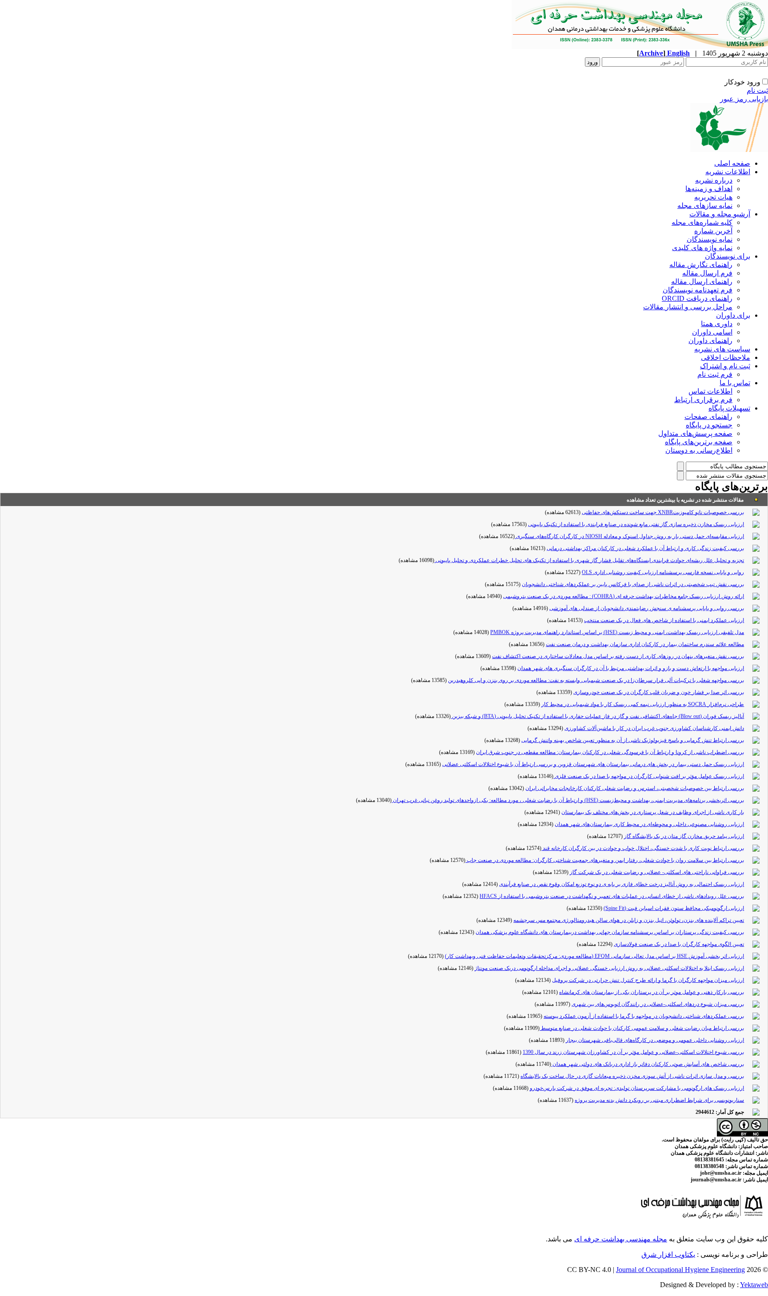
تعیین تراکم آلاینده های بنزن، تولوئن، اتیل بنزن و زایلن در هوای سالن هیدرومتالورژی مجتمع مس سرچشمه (628, 920)
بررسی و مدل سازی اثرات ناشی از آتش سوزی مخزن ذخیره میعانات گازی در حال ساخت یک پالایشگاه (632, 1076)
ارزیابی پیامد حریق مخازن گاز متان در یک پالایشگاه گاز (684, 836)
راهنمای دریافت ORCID (697, 298)
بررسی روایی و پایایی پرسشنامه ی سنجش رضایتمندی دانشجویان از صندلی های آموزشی (646, 608)
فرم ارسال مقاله (707, 273)
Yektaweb (754, 1284)
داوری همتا (716, 323)
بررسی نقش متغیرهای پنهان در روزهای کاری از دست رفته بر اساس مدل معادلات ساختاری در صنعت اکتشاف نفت (618, 656)
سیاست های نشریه (722, 349)
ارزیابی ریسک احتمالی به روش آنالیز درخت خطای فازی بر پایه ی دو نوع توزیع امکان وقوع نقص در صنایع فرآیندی (621, 884)
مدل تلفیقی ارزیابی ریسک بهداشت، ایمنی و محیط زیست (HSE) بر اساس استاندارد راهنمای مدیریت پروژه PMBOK (617, 632)
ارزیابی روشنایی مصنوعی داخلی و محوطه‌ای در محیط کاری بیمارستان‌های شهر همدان (649, 824)
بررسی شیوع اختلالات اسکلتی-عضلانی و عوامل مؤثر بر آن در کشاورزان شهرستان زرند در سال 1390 (633, 1052)
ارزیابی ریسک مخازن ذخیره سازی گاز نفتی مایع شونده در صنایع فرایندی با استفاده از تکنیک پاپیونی (636, 524)
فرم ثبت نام (714, 374)
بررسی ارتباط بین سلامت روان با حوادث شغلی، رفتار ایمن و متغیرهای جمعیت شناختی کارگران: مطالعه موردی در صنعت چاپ (604, 860)
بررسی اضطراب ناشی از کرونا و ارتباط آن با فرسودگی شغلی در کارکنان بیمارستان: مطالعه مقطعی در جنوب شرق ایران (610, 752)
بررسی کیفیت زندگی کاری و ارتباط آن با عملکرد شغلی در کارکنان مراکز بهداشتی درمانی (645, 548)
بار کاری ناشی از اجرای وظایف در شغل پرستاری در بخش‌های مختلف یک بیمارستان (652, 812)
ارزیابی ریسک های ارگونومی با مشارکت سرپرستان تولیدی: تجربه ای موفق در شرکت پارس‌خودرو (637, 1088)
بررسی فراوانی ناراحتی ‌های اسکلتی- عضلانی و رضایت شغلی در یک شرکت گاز (657, 872)
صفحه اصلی (732, 163)
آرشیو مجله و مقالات (719, 214)
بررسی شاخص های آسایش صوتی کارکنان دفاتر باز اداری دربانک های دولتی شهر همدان (647, 1064)
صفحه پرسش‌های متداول (695, 433)
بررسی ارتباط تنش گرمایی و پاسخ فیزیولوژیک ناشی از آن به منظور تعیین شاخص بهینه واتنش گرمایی (632, 740)
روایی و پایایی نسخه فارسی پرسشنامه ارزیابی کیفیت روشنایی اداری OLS (663, 572)
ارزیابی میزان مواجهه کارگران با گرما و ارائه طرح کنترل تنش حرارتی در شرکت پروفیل (648, 980)
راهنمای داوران (710, 340)
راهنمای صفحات (708, 416)
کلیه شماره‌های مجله (702, 222)
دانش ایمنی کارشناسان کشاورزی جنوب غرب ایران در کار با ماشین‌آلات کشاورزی (654, 728)
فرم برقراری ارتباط (703, 399)
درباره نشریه (713, 180)
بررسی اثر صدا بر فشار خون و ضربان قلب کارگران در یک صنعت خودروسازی (658, 692)
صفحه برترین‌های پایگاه (698, 442)
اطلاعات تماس (710, 391)
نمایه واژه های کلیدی (702, 247)
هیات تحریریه (713, 197)
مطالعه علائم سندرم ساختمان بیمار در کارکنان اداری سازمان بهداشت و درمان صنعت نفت (645, 644)
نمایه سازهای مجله (704, 205)
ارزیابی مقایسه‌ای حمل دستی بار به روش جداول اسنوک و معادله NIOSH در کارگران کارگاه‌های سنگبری (629, 536)
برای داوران (733, 315)
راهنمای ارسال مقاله (701, 281)
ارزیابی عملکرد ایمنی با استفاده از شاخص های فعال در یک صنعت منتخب (664, 620)
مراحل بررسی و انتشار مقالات (687, 307)
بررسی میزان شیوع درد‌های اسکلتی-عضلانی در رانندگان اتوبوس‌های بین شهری (658, 1004)
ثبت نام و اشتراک (725, 366)
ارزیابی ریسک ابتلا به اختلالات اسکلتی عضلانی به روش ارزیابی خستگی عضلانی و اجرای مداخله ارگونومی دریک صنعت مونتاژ (609, 968)
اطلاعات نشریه (727, 171)
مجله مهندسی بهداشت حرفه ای (620, 1239)
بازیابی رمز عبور (744, 99)
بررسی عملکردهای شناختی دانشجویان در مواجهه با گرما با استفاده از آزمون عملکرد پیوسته (644, 1016)
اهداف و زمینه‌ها (708, 188)
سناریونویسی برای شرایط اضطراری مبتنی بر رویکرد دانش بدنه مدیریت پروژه (659, 1100)
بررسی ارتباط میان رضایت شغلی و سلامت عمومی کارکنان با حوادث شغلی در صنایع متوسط (642, 1028)
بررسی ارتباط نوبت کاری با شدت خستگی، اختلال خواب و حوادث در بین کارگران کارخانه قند (642, 848)
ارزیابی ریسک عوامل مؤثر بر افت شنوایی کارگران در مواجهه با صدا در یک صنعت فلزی (648, 776)
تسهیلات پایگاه (729, 408)
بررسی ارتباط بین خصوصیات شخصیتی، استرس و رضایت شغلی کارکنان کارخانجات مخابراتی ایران (634, 788)
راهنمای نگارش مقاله (700, 264)
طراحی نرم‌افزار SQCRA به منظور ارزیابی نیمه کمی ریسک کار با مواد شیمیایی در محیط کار (642, 704)
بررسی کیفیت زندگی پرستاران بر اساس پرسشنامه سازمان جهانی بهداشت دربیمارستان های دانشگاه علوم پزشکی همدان (610, 932)
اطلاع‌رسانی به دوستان (698, 450)
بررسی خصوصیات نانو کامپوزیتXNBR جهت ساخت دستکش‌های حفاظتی (663, 512)
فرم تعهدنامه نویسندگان (697, 290)
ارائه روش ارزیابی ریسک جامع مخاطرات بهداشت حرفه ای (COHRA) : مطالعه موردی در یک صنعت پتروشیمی (623, 596)
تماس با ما (735, 383)
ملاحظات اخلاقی (725, 357)
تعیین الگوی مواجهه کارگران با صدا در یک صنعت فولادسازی (679, 944)
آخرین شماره (713, 231)
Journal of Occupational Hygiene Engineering (680, 1269)
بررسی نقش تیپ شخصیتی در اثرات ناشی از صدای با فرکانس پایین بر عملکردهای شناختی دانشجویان (633, 584)
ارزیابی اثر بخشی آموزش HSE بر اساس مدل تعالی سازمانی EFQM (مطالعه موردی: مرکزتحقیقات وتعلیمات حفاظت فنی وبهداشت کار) (594, 956)
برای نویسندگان (727, 256)
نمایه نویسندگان (709, 239)
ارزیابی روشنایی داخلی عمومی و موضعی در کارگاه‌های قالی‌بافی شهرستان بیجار (655, 1040)
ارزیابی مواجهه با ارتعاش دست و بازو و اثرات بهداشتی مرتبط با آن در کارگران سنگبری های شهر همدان (630, 668)
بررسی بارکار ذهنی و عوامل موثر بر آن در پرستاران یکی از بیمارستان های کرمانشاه (651, 992)
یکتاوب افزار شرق (668, 1254)
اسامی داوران (712, 332)
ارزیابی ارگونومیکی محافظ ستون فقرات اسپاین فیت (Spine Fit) (674, 908)
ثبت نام (757, 90)
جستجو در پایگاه (709, 425)
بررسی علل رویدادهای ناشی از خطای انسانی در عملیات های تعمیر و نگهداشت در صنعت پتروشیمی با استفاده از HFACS (612, 896)
